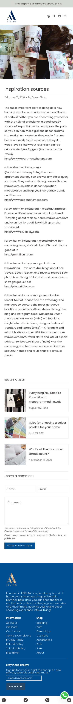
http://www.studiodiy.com (21, 232)
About (40, 653)
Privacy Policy (11, 531)
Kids (39, 644)
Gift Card (12, 627)
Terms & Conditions (18, 636)
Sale (39, 648)
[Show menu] (65, 16)
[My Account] (48, 16)
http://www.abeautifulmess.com (26, 200)
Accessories (44, 640)
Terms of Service (33, 531)
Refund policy (14, 644)
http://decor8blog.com (19, 286)
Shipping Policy (15, 648)
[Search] (54, 16)
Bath (39, 627)
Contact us (13, 631)
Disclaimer (12, 653)
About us (12, 623)
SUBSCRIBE (16, 686)
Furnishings (43, 631)
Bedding (41, 623)
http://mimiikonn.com (18, 254)
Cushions (42, 636)
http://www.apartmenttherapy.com (28, 158)
